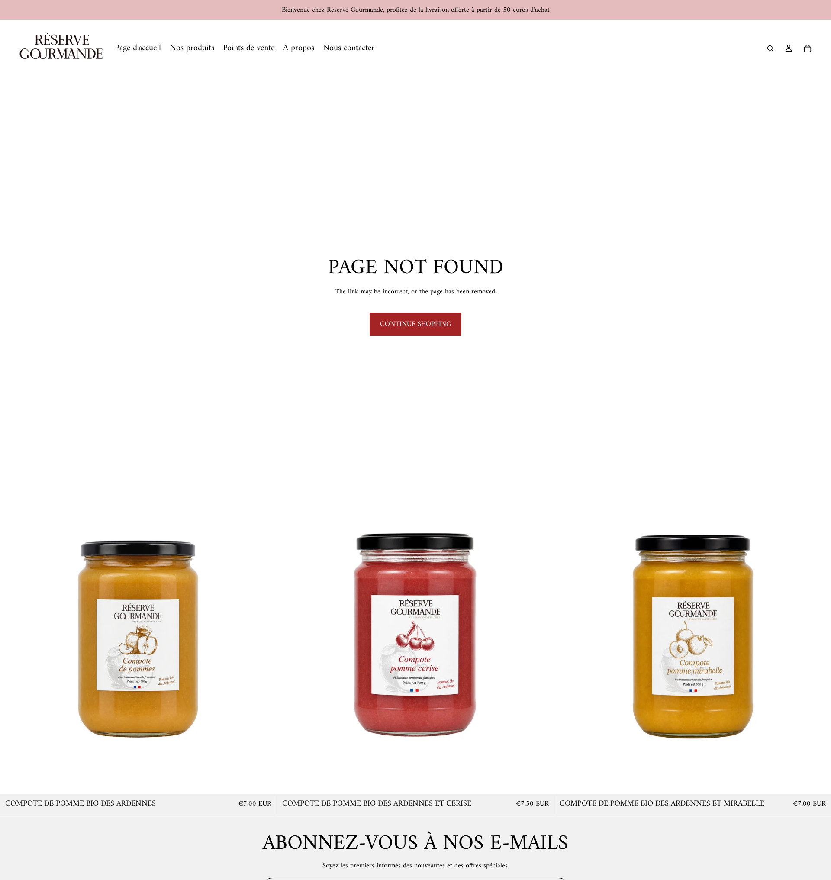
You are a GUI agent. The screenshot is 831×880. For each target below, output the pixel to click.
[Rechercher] (770, 48)
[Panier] (807, 48)
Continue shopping (415, 324)
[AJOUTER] (263, 780)
